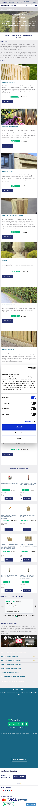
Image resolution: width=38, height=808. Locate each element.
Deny (19, 438)
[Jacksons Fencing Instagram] (2, 790)
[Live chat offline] (31, 804)
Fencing (8, 9)
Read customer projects (19, 759)
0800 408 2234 (5, 777)
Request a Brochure (19, 776)
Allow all (19, 427)
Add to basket (9, 498)
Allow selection (19, 433)
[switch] (33, 403)
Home (2, 9)
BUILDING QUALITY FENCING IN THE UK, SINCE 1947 (19, 35)
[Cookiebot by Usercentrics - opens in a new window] (28, 368)
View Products (7, 101)
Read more (2, 60)
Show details (28, 421)
